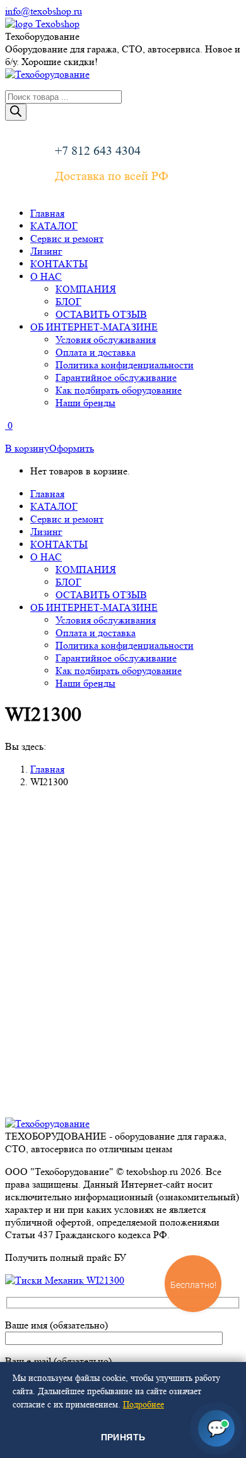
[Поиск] (15, 112)
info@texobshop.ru (43, 11)
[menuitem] (47, 213)
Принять (123, 1437)
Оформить (71, 448)
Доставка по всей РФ (111, 176)
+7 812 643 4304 (98, 151)
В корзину (27, 448)
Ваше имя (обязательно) (56, 1325)
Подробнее (143, 1404)
